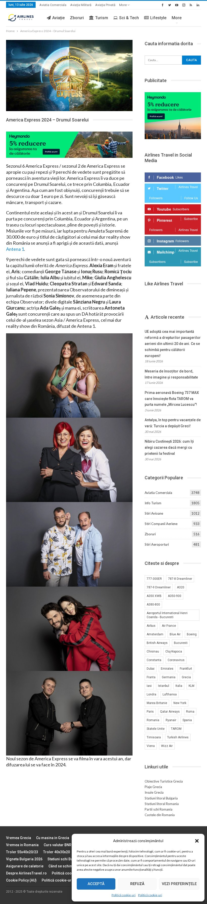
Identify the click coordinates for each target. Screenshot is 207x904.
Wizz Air (167, 746)
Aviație (58, 17)
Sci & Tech (129, 17)
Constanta (154, 660)
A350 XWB (154, 596)
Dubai (150, 668)
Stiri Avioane (154, 513)
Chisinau (153, 651)
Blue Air (175, 634)
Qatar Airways (170, 711)
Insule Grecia (154, 792)
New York (179, 703)
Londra (151, 694)
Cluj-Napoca (173, 651)
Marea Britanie (157, 703)
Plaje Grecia (153, 787)
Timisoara (154, 737)
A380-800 (153, 604)
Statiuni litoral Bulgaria (161, 798)
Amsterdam (155, 634)
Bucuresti (181, 643)
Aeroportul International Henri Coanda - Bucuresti (167, 615)
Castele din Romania (160, 815)
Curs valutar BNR (57, 845)
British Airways (157, 643)
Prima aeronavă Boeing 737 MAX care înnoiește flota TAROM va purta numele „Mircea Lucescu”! (172, 399)
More (123, 5)
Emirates (167, 668)
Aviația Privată (105, 5)
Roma (190, 711)
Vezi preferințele (179, 884)
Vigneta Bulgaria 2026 (24, 859)
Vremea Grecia (18, 838)
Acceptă (96, 884)
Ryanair (171, 720)
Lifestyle (158, 17)
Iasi (149, 686)
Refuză (137, 884)
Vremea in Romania (22, 845)
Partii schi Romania (158, 809)
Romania (153, 720)
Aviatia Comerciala (52, 5)
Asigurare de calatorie (24, 866)
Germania (168, 677)
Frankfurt (186, 668)
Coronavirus (176, 660)
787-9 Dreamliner (159, 587)
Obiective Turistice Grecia (164, 781)
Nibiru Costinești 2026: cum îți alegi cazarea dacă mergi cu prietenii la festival (169, 447)
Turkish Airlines (178, 737)
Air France (169, 625)
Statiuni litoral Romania (162, 804)
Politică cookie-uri (124, 895)
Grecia (186, 677)
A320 (180, 587)
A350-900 (174, 596)
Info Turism (153, 503)
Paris (150, 711)
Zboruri (77, 17)
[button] (196, 840)
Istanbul (163, 686)
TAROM (176, 729)
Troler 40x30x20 (56, 852)
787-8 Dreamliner (180, 579)
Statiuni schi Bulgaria (65, 859)
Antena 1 (15, 249)
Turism (101, 17)
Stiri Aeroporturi (157, 544)
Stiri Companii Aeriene (161, 524)
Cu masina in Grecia (52, 838)
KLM (191, 686)
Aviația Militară (80, 5)
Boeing (192, 634)
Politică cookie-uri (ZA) (61, 880)
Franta (151, 677)
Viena (151, 746)
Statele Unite (156, 729)
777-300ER (154, 579)
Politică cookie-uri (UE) (71, 873)
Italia (178, 686)
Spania (187, 720)
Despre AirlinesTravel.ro (26, 873)
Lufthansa (170, 694)
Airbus (151, 625)
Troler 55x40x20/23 (22, 852)
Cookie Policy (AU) (21, 880)
